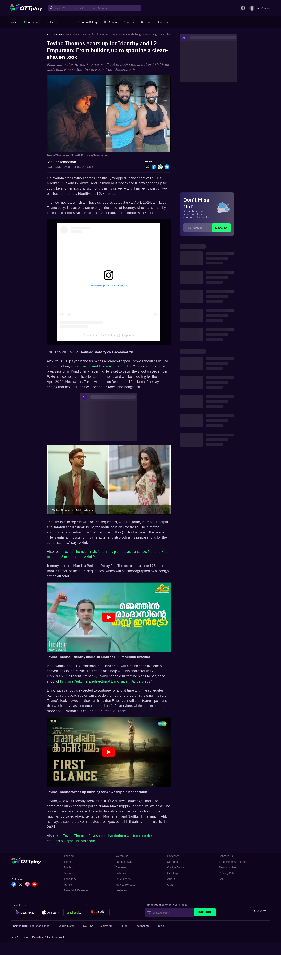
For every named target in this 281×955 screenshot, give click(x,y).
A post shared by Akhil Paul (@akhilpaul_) (109, 335)
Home (68, 861)
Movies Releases (126, 884)
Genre (68, 884)
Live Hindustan (66, 925)
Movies (68, 867)
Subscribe (221, 227)
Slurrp (160, 925)
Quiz (170, 884)
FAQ (221, 879)
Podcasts (173, 856)
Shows (68, 873)
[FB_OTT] (13, 884)
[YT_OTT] (34, 884)
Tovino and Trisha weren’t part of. (106, 366)
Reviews (121, 867)
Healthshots (142, 925)
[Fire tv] (98, 912)
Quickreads (123, 879)
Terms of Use (227, 867)
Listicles (121, 873)
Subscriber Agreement (233, 861)
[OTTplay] (26, 8)
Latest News (124, 861)
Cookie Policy (175, 867)
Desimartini (106, 925)
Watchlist (122, 856)
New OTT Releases (76, 890)
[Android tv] (75, 912)
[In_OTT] (27, 884)
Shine (124, 925)
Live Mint (87, 925)
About (171, 879)
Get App (172, 873)
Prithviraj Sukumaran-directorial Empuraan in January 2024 (106, 681)
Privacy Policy (228, 873)
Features (121, 890)
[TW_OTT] (20, 884)
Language (70, 879)
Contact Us (226, 856)
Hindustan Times (39, 925)
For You (69, 856)
